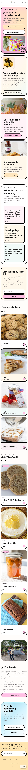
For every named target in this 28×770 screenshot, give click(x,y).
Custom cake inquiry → (14, 32)
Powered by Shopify (20, 759)
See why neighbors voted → (12, 92)
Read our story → (14, 695)
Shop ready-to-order (14, 27)
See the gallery (14, 732)
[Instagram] (15, 766)
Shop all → (4, 461)
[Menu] (2, 2)
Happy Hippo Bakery (11, 759)
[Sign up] (24, 753)
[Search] (5, 2)
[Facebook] (13, 766)
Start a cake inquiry (14, 727)
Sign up (14, 296)
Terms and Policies (14, 763)
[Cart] (26, 2)
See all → (4, 311)
